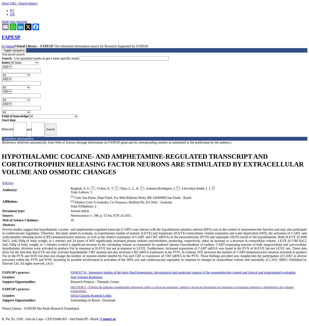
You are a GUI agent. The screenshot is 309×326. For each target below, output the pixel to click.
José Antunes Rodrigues (87, 277)
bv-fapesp (8, 46)
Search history (28, 3)
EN (12, 14)
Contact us (108, 319)
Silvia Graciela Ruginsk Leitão (91, 295)
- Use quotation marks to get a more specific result (40, 58)
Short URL (9, 3)
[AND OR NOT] (7, 66)
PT (12, 10)
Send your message (14, 21)
